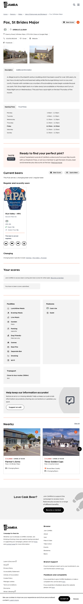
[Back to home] (10, 5)
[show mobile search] (74, 5)
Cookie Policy (7, 578)
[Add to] (78, 22)
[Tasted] (24, 243)
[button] (79, 449)
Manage (76, 598)
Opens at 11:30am (20, 29)
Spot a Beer (74, 172)
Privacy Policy (8, 568)
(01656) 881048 (11, 38)
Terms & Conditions (10, 585)
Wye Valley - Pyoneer (39, 258)
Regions (13, 14)
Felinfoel (29, 258)
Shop (5, 565)
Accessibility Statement (11, 571)
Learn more (14, 600)
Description (9, 70)
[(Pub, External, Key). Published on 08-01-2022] (61, 451)
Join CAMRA (48, 530)
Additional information (24, 70)
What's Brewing (8, 591)
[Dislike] (18, 243)
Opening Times (10, 107)
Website (35, 38)
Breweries (47, 550)
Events (46, 547)
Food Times (22, 107)
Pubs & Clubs (48, 540)
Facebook (9, 42)
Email (24, 38)
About (46, 534)
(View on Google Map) (40, 34)
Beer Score (70, 22)
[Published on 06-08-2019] (22, 451)
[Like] (6, 243)
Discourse (6, 588)
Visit (45, 537)
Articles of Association (11, 575)
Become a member (57, 278)
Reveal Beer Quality (53, 468)
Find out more (56, 162)
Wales (20, 14)
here (62, 568)
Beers (46, 554)
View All (77, 423)
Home (5, 14)
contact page (10, 544)
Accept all (64, 599)
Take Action (48, 544)
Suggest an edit (15, 407)
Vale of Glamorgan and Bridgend (36, 14)
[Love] (12, 243)
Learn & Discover (9, 561)
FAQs (36, 541)
